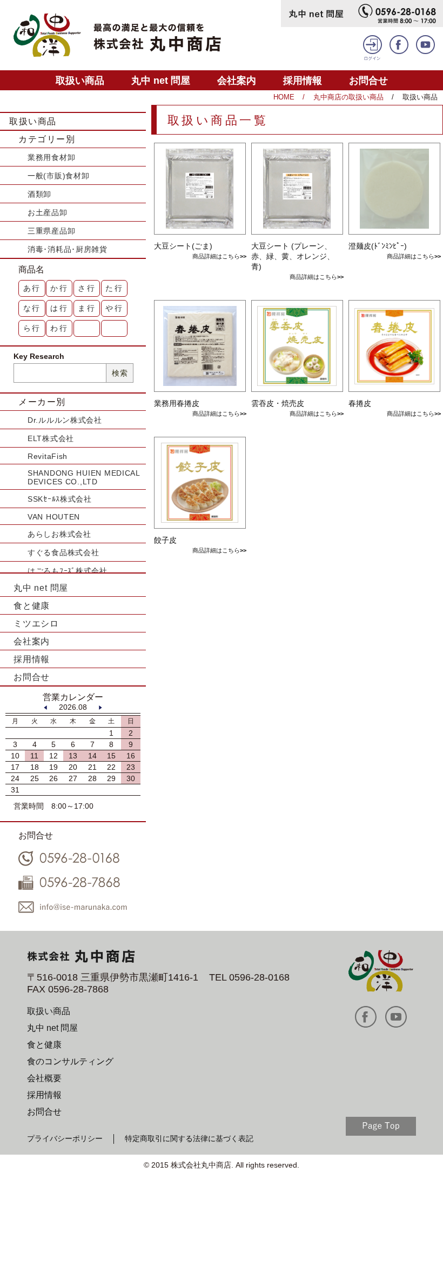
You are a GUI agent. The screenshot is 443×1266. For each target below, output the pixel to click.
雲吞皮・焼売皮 (277, 403)
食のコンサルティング (70, 1061)
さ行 (87, 288)
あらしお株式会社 (59, 534)
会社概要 (44, 1078)
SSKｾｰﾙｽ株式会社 (60, 499)
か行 (59, 288)
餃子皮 (165, 540)
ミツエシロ (36, 623)
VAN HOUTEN (54, 516)
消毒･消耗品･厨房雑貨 (68, 249)
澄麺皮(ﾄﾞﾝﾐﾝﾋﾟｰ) (377, 246)
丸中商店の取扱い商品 (348, 97)
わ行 (59, 328)
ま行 (87, 308)
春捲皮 (359, 403)
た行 (114, 288)
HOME (283, 97)
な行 (32, 308)
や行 (114, 308)
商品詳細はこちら (216, 256)
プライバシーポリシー (65, 1138)
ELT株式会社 (51, 438)
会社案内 (236, 80)
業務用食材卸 (51, 157)
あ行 (32, 288)
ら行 (32, 328)
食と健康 (32, 605)
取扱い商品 (80, 80)
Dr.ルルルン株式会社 (65, 420)
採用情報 (302, 80)
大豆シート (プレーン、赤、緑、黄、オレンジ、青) (292, 256)
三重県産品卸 (51, 230)
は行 (59, 308)
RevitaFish (48, 456)
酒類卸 (39, 194)
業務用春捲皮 (176, 403)
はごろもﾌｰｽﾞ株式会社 (68, 571)
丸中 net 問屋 (160, 80)
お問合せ (368, 80)
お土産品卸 (48, 212)
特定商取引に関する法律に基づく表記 (189, 1138)
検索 (119, 373)
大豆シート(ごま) (183, 246)
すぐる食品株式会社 (63, 552)
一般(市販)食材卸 (58, 175)
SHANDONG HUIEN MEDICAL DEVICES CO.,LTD (84, 477)
